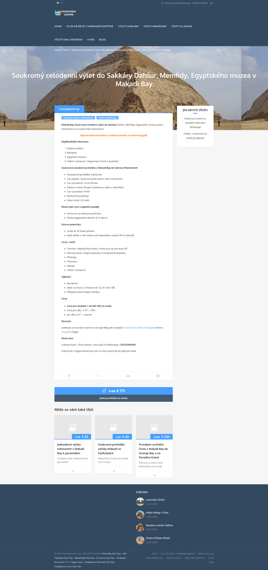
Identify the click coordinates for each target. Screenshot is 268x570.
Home (58, 26)
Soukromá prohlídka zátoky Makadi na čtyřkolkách (111, 449)
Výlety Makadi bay (155, 26)
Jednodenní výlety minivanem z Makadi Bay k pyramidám (70, 449)
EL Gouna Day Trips (105, 558)
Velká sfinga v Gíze (157, 512)
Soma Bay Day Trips (111, 553)
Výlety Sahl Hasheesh (68, 39)
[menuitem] (59, 3)
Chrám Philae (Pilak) (158, 538)
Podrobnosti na (69, 109)
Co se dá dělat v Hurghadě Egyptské (89, 26)
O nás (90, 39)
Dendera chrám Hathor (159, 525)
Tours (66, 50)
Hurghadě (66, 331)
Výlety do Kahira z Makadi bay (78, 117)
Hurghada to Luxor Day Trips (67, 566)
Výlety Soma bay (128, 26)
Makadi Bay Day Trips (85, 558)
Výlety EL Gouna (181, 26)
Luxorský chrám (155, 499)
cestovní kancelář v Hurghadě (138, 327)
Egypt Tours (77, 562)
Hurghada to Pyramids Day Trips (100, 562)
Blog (102, 39)
